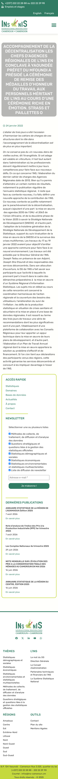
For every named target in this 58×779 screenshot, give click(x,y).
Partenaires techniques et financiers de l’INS (42, 673)
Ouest (6, 747)
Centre (6, 724)
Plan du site (36, 724)
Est (4, 728)
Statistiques (12, 386)
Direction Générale (39, 661)
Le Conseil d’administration (38, 666)
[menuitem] (37, 13)
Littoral (6, 736)
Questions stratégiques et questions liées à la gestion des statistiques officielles (26, 447)
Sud (5, 751)
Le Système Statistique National (42, 680)
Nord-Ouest (9, 744)
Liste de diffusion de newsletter (28, 470)
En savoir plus (13, 518)
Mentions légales (38, 728)
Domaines (11, 390)
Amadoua (8, 721)
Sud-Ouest (8, 755)
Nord (5, 740)
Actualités (11, 399)
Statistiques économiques (25, 460)
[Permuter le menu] (54, 25)
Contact (10, 408)
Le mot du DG (37, 657)
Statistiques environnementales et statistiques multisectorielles (28, 465)
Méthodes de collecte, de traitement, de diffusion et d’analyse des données (29, 437)
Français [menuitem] (49, 13)
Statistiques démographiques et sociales (28, 455)
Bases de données (16, 395)
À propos (11, 403)
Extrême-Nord (10, 732)
